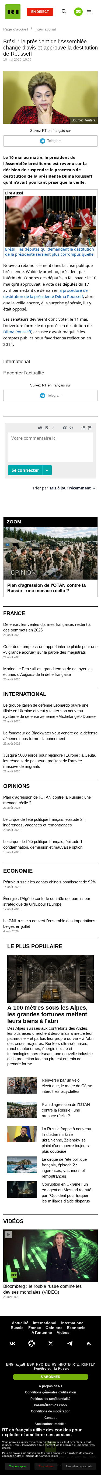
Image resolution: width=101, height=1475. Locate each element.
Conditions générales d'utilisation (50, 1392)
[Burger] (89, 11)
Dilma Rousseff (17, 331)
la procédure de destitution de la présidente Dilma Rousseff (45, 293)
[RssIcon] (89, 1343)
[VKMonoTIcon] (12, 1343)
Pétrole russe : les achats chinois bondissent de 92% (49, 882)
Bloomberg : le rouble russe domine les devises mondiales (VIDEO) (42, 1289)
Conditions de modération (50, 1411)
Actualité (20, 1323)
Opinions (16, 786)
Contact (50, 1418)
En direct (40, 12)
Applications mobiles (50, 1424)
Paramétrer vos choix (50, 1405)
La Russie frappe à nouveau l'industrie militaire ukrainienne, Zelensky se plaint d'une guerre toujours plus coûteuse (66, 1140)
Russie (17, 1327)
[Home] (12, 11)
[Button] (78, 11)
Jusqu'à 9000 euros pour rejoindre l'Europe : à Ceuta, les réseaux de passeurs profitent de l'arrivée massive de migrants (49, 761)
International (16, 361)
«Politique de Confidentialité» (40, 1455)
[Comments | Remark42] (50, 458)
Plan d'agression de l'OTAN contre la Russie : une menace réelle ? (66, 1110)
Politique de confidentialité (50, 1399)
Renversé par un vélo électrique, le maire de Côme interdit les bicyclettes (67, 1086)
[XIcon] (50, 1343)
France (14, 613)
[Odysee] (31, 1343)
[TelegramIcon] (69, 1343)
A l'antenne (42, 1332)
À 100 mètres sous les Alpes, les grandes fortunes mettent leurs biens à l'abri (47, 1014)
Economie (18, 871)
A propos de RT (50, 1386)
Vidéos (13, 1221)
